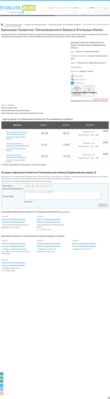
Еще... (106, 8)
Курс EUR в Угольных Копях (15, 160)
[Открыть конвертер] (104, 131)
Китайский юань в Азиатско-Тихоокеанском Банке (17, 145)
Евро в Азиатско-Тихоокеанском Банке (16, 156)
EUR (88, 8)
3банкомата (88, 91)
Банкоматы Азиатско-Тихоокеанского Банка (65, 24)
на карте (8, 139)
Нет (97, 135)
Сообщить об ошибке (100, 99)
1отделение (76, 91)
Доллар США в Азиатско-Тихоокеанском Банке (17, 133)
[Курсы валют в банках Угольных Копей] (2, 24)
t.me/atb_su (79, 83)
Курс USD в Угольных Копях (15, 137)
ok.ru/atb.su (79, 76)
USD (72, 8)
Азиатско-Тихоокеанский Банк (36, 24)
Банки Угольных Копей (14, 24)
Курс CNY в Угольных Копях (15, 148)
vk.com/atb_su (80, 79)
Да (92, 135)
